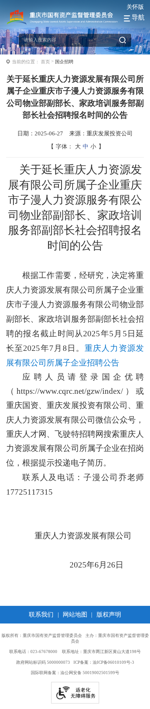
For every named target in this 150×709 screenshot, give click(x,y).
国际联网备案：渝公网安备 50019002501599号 (75, 672)
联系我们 (41, 614)
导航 (138, 17)
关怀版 (135, 7)
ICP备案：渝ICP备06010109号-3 (103, 662)
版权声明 (109, 614)
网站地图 (75, 614)
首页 (45, 61)
